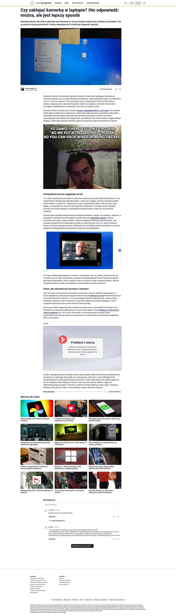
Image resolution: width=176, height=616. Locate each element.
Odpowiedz (52, 516)
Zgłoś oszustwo (77, 3)
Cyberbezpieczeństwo (64, 582)
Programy (58, 3)
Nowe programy (34, 592)
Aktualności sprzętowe (64, 580)
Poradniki (61, 578)
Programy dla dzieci (35, 588)
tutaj (64, 612)
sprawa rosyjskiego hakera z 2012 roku (93, 110)
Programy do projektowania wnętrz (38, 582)
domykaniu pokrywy (98, 218)
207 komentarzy (106, 89)
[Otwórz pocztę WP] (125, 3)
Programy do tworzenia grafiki (37, 590)
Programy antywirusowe (36, 586)
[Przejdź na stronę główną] (32, 4)
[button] (131, 3)
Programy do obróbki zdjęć (36, 578)
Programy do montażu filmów (37, 584)
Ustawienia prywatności (116, 600)
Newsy (67, 3)
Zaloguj (138, 3)
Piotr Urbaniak (29, 88)
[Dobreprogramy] (45, 3)
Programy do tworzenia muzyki (38, 580)
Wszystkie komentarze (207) (81, 546)
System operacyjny (64, 584)
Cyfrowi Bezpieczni (92, 3)
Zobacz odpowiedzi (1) (58, 520)
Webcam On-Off (97, 296)
